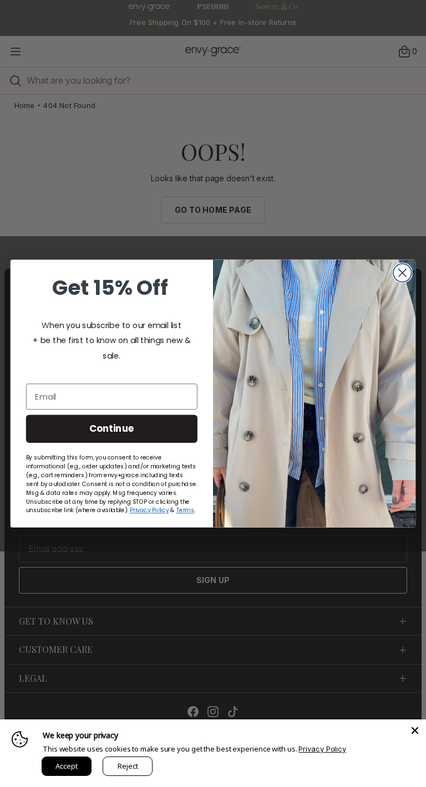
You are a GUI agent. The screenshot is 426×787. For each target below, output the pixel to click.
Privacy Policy (322, 748)
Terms (185, 510)
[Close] (414, 730)
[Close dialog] (402, 273)
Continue (111, 428)
